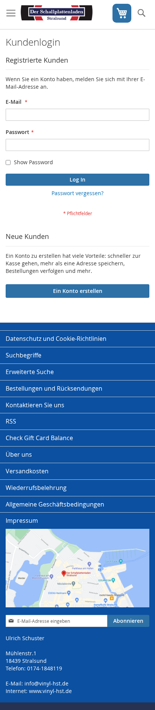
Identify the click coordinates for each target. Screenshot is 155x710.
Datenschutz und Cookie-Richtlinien (56, 338)
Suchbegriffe (23, 355)
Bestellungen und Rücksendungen (54, 388)
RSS (11, 421)
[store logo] (57, 14)
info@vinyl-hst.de (46, 683)
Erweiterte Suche (30, 372)
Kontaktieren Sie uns (35, 405)
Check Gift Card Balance (39, 438)
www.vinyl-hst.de (50, 691)
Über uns (19, 454)
